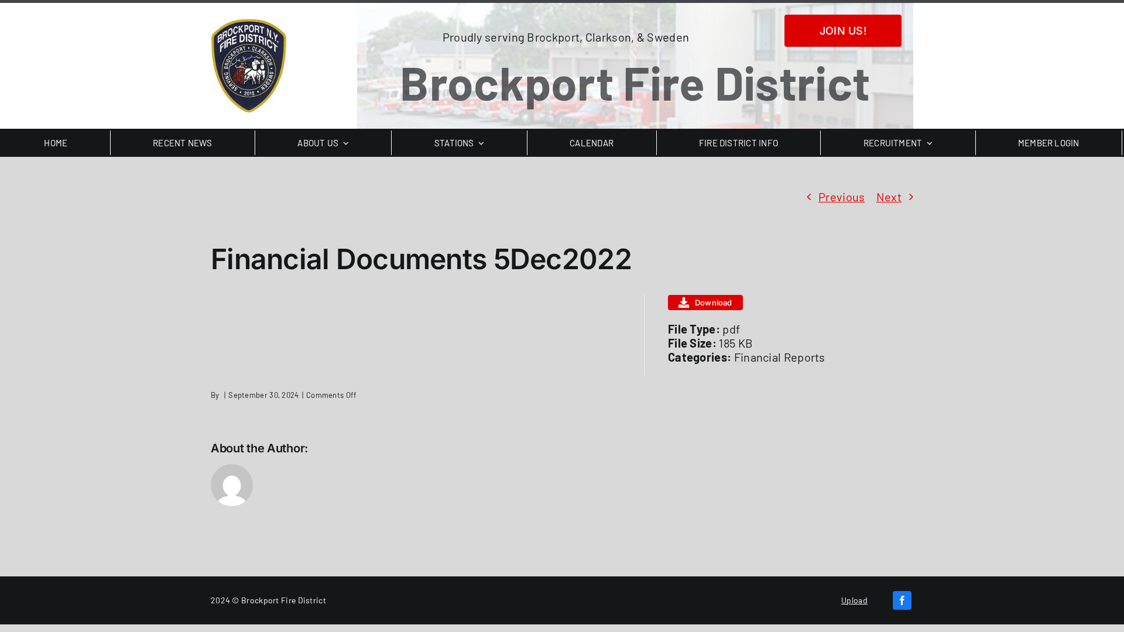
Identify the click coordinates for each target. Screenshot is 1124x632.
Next (889, 197)
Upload (854, 600)
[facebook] (902, 600)
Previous (841, 197)
